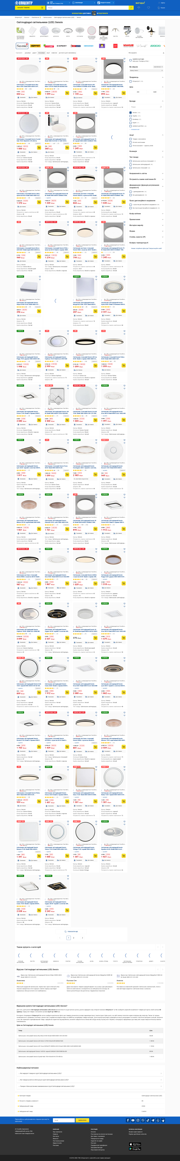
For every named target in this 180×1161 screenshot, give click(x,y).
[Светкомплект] (88, 46)
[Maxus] (128, 46)
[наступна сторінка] (82, 938)
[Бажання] (148, 7)
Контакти (56, 1136)
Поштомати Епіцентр (98, 1150)
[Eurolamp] (48, 46)
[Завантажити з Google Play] (135, 1149)
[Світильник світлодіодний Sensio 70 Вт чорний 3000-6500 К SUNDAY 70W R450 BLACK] (85, 123)
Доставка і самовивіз (98, 1136)
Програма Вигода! (96, 1147)
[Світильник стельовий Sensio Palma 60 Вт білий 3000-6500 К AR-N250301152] (113, 341)
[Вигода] (140, 3)
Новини (55, 1134)
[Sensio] (22, 46)
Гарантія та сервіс (96, 1141)
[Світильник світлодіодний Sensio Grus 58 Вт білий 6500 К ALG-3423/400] (113, 613)
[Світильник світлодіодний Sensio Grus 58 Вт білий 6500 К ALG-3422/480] (57, 559)
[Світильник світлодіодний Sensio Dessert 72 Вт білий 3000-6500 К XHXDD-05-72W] (113, 450)
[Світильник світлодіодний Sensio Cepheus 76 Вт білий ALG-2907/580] (57, 341)
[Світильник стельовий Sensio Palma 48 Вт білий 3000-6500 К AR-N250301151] (29, 777)
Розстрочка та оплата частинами (102, 1134)
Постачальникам (58, 1141)
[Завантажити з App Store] (135, 1144)
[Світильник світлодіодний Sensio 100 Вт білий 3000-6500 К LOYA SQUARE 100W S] (57, 395)
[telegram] (153, 1120)
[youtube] (133, 1120)
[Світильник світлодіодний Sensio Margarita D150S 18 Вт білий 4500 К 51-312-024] (85, 286)
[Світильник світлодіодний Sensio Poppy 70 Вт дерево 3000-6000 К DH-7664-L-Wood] (29, 341)
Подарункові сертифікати (99, 1145)
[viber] (143, 1120)
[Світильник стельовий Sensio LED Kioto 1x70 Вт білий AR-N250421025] (57, 69)
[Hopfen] (35, 46)
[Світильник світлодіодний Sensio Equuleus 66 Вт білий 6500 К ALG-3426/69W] (113, 831)
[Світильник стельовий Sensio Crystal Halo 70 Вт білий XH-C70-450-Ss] (29, 123)
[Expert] (62, 46)
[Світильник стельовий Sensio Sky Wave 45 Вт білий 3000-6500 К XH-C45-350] (29, 69)
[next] (162, 947)
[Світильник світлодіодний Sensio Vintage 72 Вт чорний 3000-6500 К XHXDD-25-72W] (85, 831)
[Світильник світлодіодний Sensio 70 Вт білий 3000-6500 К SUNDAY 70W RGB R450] (113, 178)
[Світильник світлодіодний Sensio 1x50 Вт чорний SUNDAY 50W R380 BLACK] (113, 69)
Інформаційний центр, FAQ (23, 1131)
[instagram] (138, 1120)
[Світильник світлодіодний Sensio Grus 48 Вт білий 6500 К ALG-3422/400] (113, 395)
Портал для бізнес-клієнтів (137, 1134)
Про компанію (57, 1132)
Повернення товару (97, 1138)
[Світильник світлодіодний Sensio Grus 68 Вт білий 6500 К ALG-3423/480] (85, 668)
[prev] (157, 947)
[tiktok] (148, 1120)
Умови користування (135, 1132)
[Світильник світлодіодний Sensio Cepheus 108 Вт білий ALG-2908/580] (29, 613)
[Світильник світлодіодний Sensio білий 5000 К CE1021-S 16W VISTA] (57, 123)
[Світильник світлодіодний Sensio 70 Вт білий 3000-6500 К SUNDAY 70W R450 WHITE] (113, 232)
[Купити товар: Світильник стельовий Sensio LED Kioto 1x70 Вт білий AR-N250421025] (67, 93)
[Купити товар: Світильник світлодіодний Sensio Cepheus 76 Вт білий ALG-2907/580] (67, 365)
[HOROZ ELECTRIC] (75, 46)
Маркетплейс (57, 1143)
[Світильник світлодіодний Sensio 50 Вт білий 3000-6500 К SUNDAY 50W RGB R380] (57, 178)
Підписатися (82, 1120)
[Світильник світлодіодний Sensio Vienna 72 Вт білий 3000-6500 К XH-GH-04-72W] (57, 831)
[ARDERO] (155, 46)
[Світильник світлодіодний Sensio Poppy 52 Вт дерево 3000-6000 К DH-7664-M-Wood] (113, 559)
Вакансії (55, 1138)
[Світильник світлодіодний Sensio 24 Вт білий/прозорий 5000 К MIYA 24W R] (85, 613)
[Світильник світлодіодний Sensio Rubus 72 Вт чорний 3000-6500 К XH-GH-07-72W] (113, 777)
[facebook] (128, 1120)
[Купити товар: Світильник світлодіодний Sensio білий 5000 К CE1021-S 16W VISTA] (67, 148)
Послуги (93, 1143)
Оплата (93, 1132)
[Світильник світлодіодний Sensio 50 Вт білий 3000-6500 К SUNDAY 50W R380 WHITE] (85, 504)
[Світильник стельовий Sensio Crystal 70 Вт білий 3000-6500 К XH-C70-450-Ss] (85, 395)
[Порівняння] (138, 7)
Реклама (56, 1145)
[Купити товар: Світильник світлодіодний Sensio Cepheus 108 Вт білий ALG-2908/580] (39, 638)
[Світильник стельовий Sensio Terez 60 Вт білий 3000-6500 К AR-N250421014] (57, 450)
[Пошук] (131, 8)
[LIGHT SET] (115, 46)
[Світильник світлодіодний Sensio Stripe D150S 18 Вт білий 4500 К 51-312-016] (29, 286)
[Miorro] (102, 46)
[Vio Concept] (142, 46)
